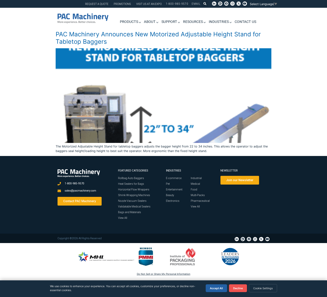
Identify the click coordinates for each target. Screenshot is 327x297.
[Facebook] (226, 4)
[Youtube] (245, 4)
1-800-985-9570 (177, 3)
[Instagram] (232, 4)
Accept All (216, 288)
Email (196, 3)
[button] (205, 4)
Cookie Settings (263, 288)
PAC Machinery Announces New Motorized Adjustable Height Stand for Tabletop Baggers (158, 37)
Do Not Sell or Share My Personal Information (163, 273)
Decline (238, 288)
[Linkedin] (214, 4)
